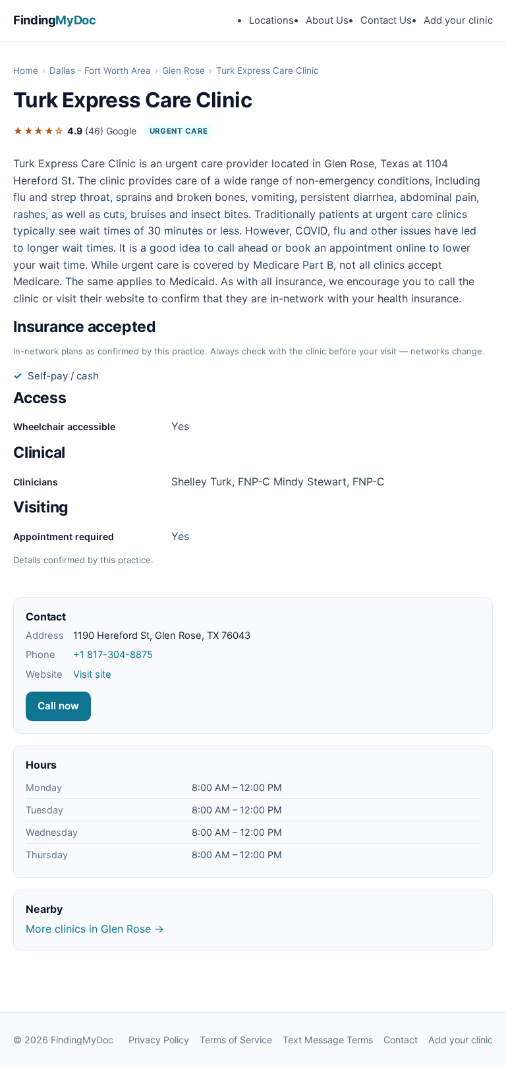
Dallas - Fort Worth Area (100, 70)
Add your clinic (458, 20)
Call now (58, 705)
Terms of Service (236, 1039)
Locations (271, 20)
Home (25, 70)
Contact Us (386, 20)
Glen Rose (183, 70)
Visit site (92, 674)
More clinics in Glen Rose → (95, 928)
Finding (54, 20)
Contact (400, 1039)
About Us (327, 20)
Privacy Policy (158, 1039)
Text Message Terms (328, 1039)
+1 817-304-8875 (113, 655)
